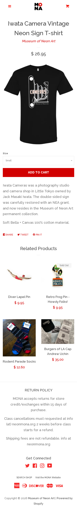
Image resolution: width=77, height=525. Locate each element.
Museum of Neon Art (38, 41)
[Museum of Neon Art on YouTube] (49, 466)
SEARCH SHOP (24, 477)
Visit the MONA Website (48, 477)
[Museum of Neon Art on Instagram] (42, 466)
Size (5, 153)
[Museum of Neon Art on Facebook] (35, 466)
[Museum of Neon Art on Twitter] (27, 466)
